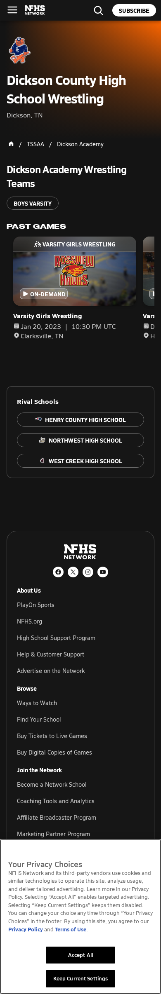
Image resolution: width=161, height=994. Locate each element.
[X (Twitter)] (73, 572)
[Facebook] (58, 572)
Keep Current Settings (80, 978)
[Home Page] (11, 144)
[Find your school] (98, 10)
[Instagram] (88, 572)
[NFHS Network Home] (35, 10)
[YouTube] (102, 572)
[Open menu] (12, 9)
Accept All (80, 955)
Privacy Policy (25, 929)
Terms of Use (70, 929)
